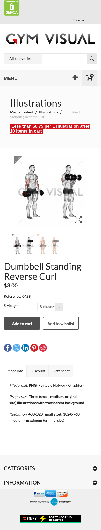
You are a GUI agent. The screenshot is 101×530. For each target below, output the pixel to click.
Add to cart (22, 323)
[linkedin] (25, 347)
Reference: (12, 296)
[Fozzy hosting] (50, 518)
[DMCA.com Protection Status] (12, 7)
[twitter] (16, 347)
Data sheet (61, 370)
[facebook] (8, 347)
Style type (12, 305)
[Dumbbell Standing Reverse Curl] (23, 246)
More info (15, 370)
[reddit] (43, 347)
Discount (38, 370)
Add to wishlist (60, 323)
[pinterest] (34, 347)
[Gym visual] (50, 39)
